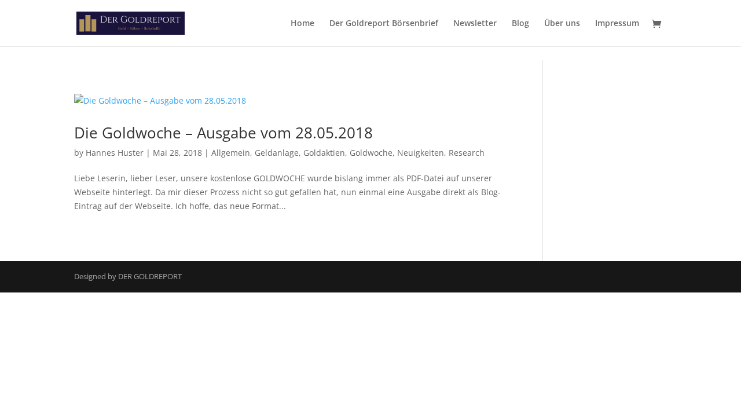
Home (302, 23)
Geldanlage (277, 152)
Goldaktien (324, 152)
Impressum (617, 23)
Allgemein (230, 152)
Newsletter (475, 23)
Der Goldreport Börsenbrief (383, 23)
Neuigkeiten (420, 152)
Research (467, 152)
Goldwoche (371, 152)
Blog (520, 23)
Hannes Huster (115, 152)
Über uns (562, 23)
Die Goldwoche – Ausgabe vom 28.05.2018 (223, 132)
